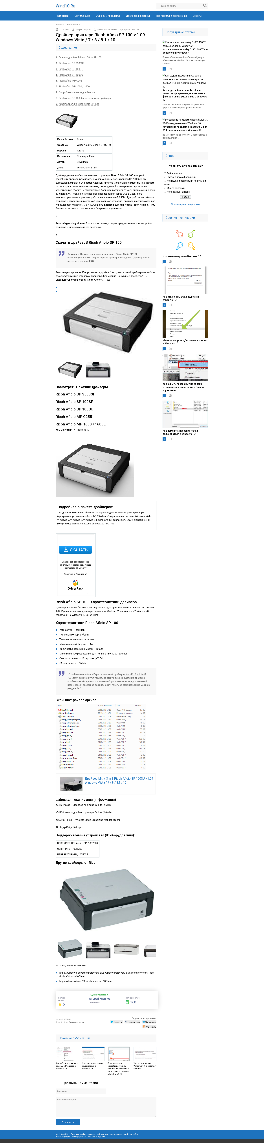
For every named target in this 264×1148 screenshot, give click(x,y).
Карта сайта (132, 1134)
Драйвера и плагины (138, 15)
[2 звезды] (59, 1022)
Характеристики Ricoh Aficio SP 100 (77, 103)
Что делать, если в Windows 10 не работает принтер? (145, 1066)
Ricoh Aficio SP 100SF (69, 69)
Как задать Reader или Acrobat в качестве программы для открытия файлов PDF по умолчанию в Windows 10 (185, 95)
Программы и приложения (171, 15)
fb (185, 1145)
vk (206, 1145)
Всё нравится (174, 173)
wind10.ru (65, 6)
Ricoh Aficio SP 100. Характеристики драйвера (83, 98)
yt (179, 1145)
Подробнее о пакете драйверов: (75, 92)
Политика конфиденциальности (85, 1134)
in (199, 1145)
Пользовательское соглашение (113, 1134)
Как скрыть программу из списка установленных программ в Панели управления (183, 387)
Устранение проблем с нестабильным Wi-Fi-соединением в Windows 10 (185, 128)
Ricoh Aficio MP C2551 (69, 80)
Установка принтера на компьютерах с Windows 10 (92, 1066)
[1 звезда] (57, 1022)
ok (172, 1145)
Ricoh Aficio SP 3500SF (70, 63)
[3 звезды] (62, 1022)
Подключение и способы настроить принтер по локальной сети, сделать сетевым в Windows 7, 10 (118, 1068)
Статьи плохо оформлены (181, 177)
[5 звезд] (67, 1022)
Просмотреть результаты (185, 204)
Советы (197, 15)
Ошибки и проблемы (108, 15)
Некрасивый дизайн (178, 191)
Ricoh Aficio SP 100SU (69, 74)
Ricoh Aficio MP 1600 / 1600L (73, 86)
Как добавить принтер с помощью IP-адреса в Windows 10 (67, 1066)
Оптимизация (82, 15)
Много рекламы (176, 188)
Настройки (62, 15)
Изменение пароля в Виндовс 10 (182, 256)
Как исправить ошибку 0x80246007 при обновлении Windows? (185, 51)
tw (192, 1145)
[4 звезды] (64, 1022)
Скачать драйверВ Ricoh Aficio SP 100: (79, 57)
